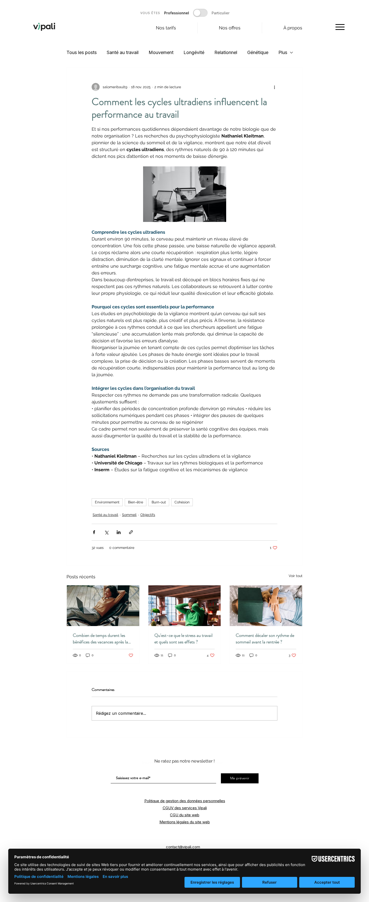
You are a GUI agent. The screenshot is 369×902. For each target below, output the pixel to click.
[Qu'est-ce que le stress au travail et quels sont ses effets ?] (184, 605)
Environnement (107, 502)
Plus (282, 52)
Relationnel (225, 52)
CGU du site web (184, 815)
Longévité (193, 52)
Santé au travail (123, 52)
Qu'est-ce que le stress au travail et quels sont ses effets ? (183, 638)
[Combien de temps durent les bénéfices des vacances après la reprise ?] (103, 605)
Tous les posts (82, 52)
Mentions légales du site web (184, 822)
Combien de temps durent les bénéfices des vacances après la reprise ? (100, 638)
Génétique (257, 52)
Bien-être (135, 502)
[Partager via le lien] (131, 532)
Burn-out (159, 502)
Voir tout (295, 576)
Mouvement (161, 52)
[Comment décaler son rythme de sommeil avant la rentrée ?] (266, 605)
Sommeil (129, 515)
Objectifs (147, 515)
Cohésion (182, 502)
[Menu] (340, 27)
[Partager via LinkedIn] (118, 532)
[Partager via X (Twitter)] (106, 532)
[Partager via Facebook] (94, 532)
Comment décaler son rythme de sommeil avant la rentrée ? (265, 638)
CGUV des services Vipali (185, 807)
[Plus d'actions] (274, 87)
